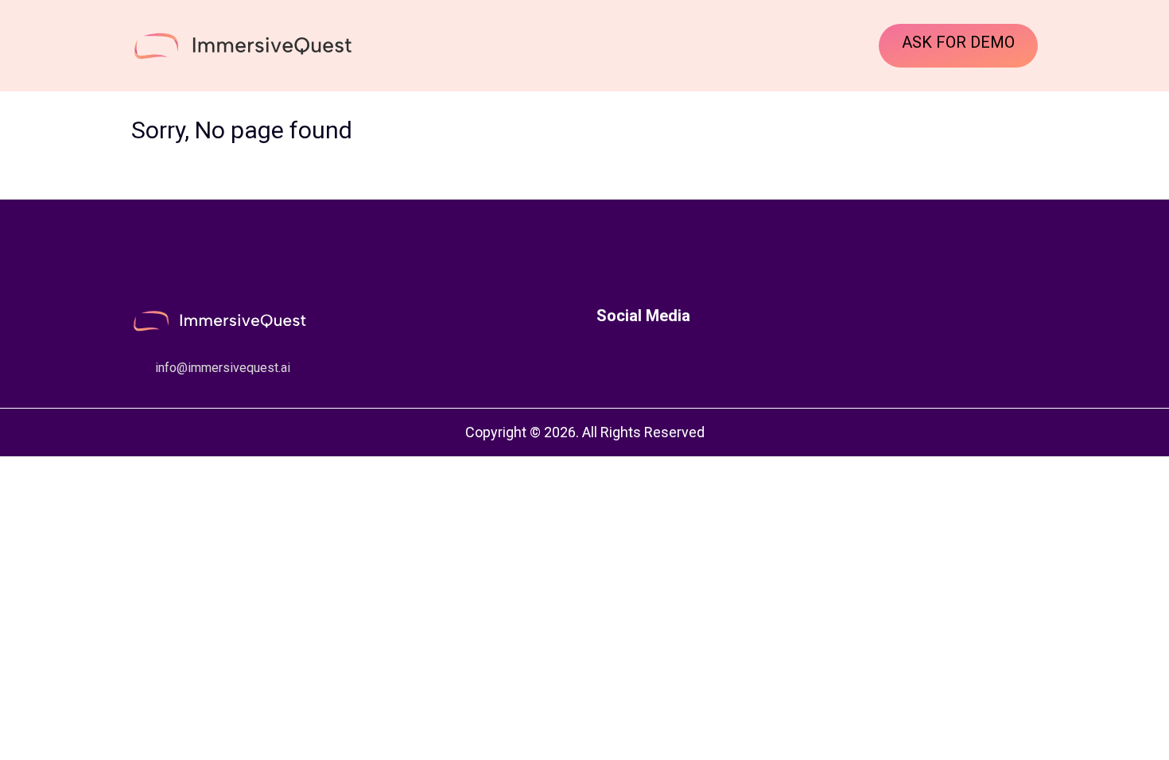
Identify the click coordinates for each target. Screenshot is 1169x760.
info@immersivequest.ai (222, 367)
